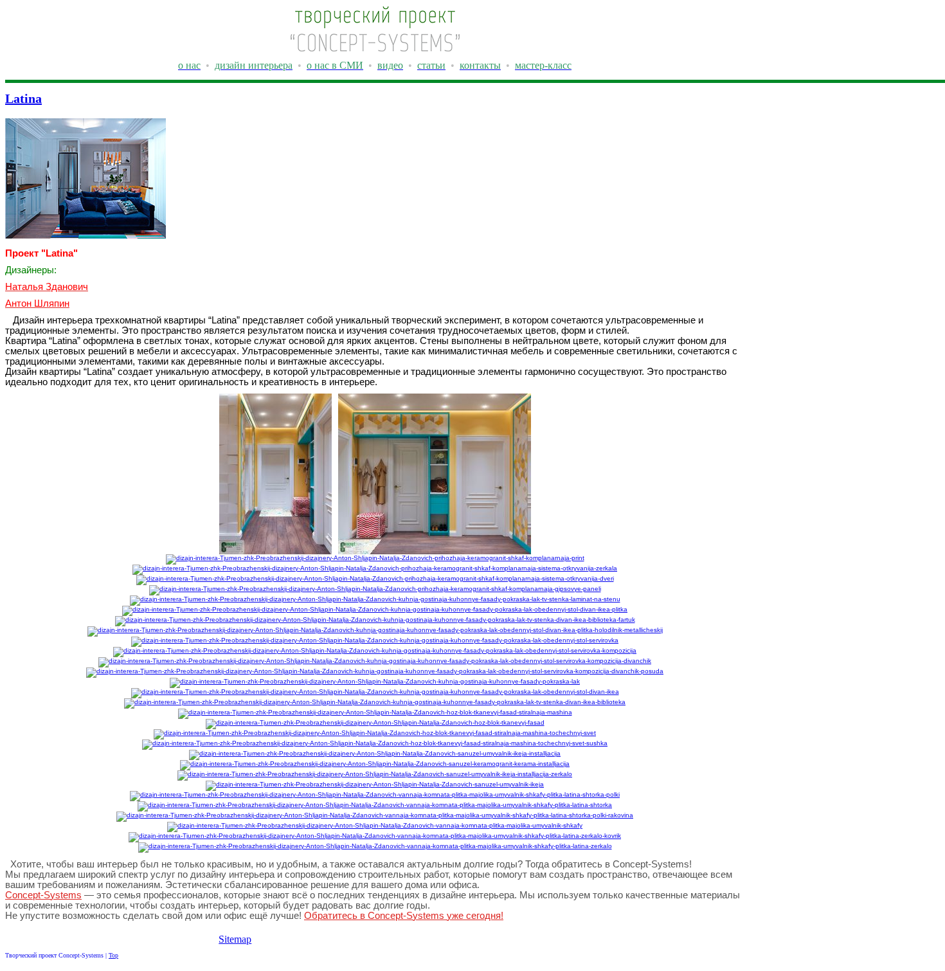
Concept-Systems (43, 895)
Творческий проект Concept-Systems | (57, 955)
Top (113, 955)
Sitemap (235, 939)
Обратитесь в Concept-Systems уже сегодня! (403, 916)
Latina (23, 98)
